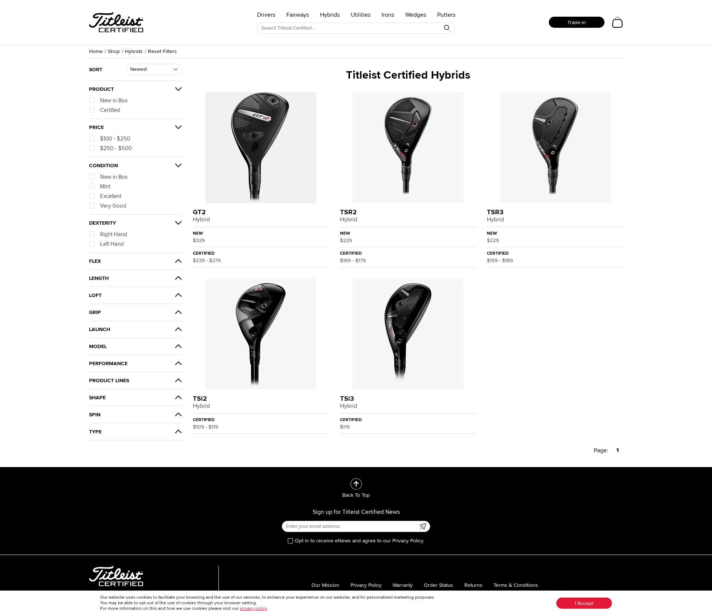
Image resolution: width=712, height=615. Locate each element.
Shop (114, 51)
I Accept (584, 603)
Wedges (415, 15)
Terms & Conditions (516, 585)
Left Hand (112, 244)
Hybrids (330, 15)
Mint (105, 186)
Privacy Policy (366, 585)
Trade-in (576, 22)
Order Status (438, 585)
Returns (473, 585)
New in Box (114, 100)
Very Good (113, 206)
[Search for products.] (447, 28)
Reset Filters (162, 51)
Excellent (110, 196)
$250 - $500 (116, 148)
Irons (388, 15)
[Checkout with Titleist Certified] (617, 22)
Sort (95, 69)
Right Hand (113, 234)
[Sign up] (422, 526)
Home (96, 51)
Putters (446, 15)
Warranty (403, 585)
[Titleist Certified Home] (116, 22)
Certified (110, 110)
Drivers (266, 15)
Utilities (360, 15)
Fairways (297, 15)
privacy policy (253, 608)
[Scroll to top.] (356, 484)
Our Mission (325, 585)
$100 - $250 (115, 139)
